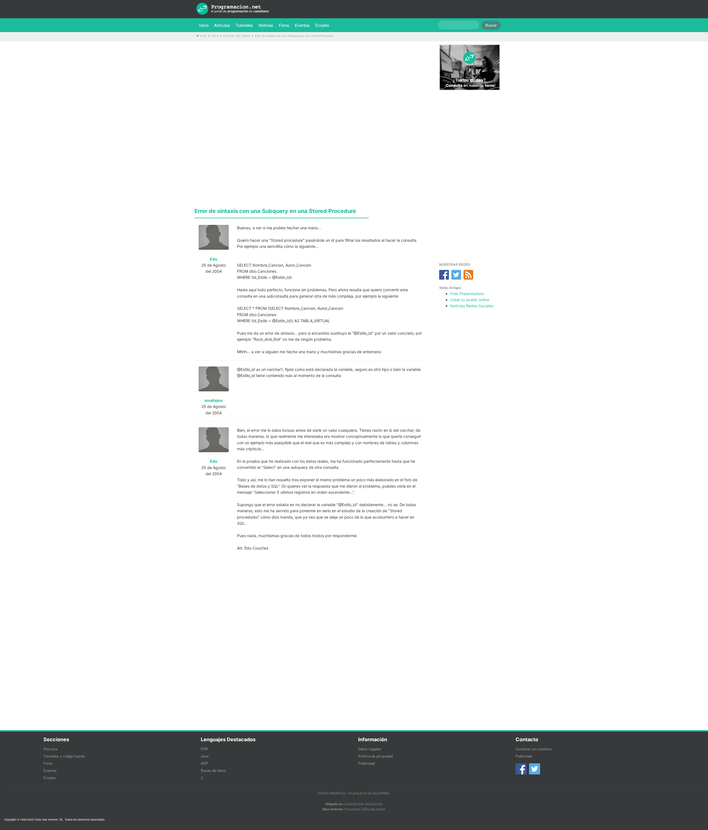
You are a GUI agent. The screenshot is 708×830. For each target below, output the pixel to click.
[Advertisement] (310, 84)
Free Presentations (467, 293)
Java (205, 756)
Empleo (322, 25)
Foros (284, 25)
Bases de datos (213, 770)
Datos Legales (369, 748)
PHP (204, 748)
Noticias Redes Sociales (471, 305)
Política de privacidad (375, 756)
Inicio (204, 25)
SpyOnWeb (380, 793)
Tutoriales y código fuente (64, 756)
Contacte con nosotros (534, 748)
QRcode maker (374, 809)
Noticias (266, 25)
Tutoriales (246, 25)
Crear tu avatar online (469, 299)
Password (352, 809)
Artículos (222, 25)
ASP (204, 763)
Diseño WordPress (332, 793)
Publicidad (366, 763)
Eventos (302, 25)
